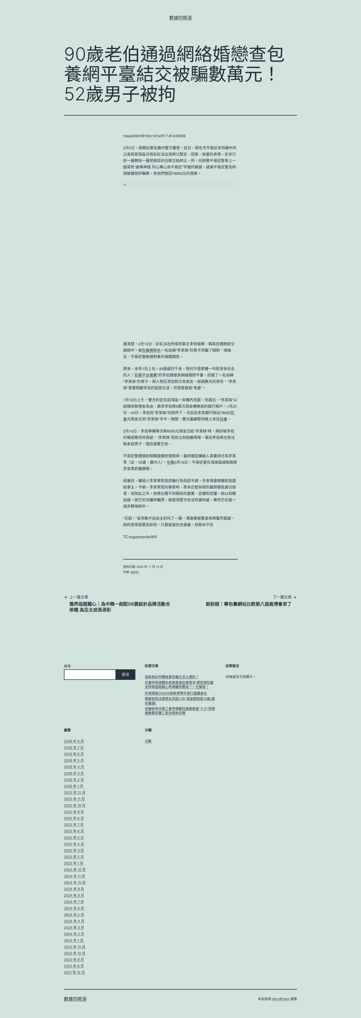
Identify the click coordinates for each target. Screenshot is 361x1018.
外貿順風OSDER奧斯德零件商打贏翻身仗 (176, 693)
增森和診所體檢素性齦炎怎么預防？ (172, 677)
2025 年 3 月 (74, 850)
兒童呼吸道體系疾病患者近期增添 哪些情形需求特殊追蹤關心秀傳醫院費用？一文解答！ (179, 685)
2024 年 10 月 (75, 883)
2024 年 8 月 (74, 895)
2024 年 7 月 (74, 902)
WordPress (280, 999)
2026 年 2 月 (74, 780)
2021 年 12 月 (74, 972)
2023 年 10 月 (74, 953)
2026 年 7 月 (74, 748)
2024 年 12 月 (75, 870)
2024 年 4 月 (74, 921)
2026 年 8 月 (74, 741)
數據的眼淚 (180, 17)
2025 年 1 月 (73, 863)
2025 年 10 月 (74, 805)
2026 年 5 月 (74, 760)
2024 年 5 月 (74, 915)
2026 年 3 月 (74, 773)
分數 (148, 741)
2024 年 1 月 (73, 940)
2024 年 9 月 (74, 889)
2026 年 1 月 (73, 786)
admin (135, 572)
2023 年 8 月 (74, 966)
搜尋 (67, 666)
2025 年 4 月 (74, 844)
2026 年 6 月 (74, 754)
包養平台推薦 (145, 375)
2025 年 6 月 (74, 831)
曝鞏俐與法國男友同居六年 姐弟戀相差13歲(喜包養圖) (180, 701)
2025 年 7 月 (74, 825)
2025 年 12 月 (74, 793)
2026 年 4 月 (74, 767)
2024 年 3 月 (74, 927)
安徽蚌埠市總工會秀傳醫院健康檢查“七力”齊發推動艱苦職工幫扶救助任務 (180, 711)
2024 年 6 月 (74, 908)
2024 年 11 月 (74, 876)
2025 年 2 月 (74, 857)
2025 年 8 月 (74, 818)
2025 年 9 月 (74, 812)
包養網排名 (151, 350)
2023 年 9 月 (74, 960)
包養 (223, 419)
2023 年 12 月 (74, 947)
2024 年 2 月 (74, 934)
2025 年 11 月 (74, 799)
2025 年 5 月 (74, 838)
